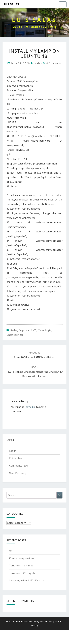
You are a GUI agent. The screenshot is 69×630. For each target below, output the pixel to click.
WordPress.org (17, 473)
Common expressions (21, 558)
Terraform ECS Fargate (22, 573)
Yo (10, 550)
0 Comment (54, 63)
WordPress (46, 621)
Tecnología (44, 330)
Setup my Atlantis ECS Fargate (26, 580)
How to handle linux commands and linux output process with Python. (34, 372)
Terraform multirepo (21, 565)
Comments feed (18, 465)
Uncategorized (15, 334)
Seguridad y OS (28, 330)
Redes (13, 330)
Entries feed (16, 458)
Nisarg (34, 625)
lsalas (38, 63)
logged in (30, 407)
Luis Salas (11, 4)
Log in (12, 450)
